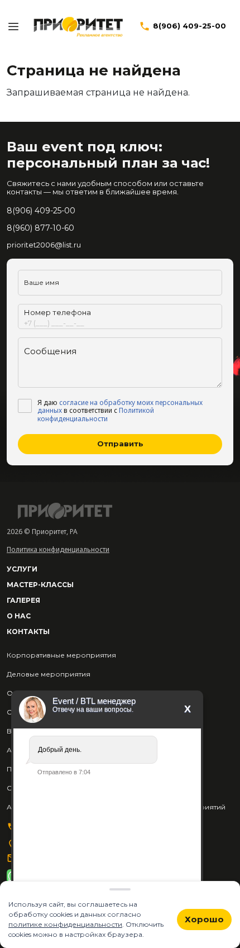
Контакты (28, 631)
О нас (19, 616)
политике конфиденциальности (65, 924)
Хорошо (204, 919)
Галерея (23, 600)
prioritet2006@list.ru (44, 244)
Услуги (22, 569)
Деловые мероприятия (48, 674)
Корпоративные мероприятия (61, 655)
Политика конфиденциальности (58, 549)
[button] (13, 26)
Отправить (120, 443)
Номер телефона (57, 312)
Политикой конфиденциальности (95, 414)
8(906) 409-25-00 (189, 25)
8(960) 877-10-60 (40, 228)
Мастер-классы (40, 584)
